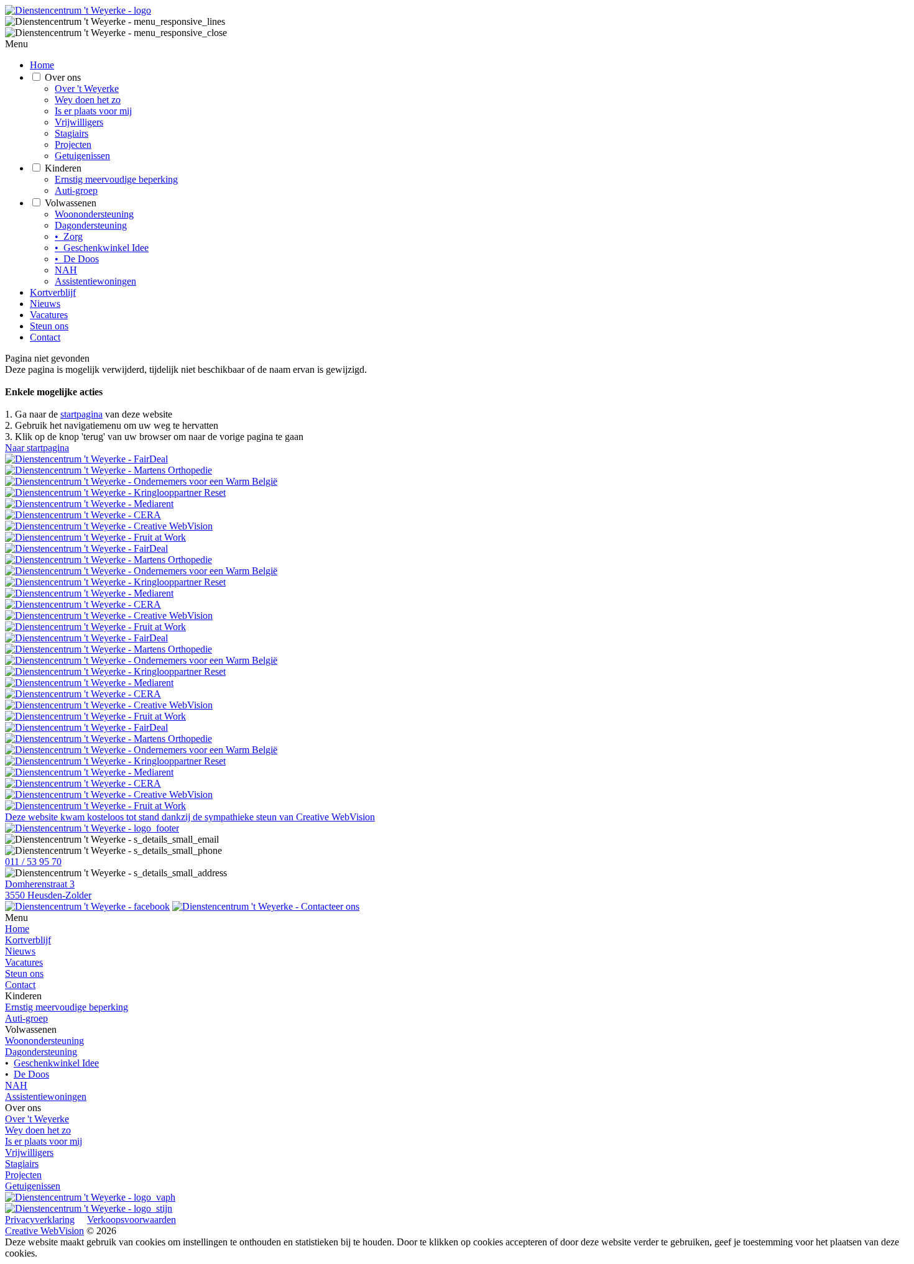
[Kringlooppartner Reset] (457, 492)
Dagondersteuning (91, 225)
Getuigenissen (82, 155)
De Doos (31, 1074)
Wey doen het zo (88, 99)
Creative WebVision (44, 1230)
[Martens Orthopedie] (457, 470)
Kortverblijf (53, 292)
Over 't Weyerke (87, 88)
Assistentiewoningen (95, 281)
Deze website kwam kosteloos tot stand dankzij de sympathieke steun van (190, 817)
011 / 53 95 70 (33, 861)
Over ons (63, 77)
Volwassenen (70, 203)
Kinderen (63, 168)
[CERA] (457, 515)
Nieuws (45, 303)
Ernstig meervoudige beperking (116, 179)
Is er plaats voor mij (93, 111)
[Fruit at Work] (457, 537)
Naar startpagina (37, 447)
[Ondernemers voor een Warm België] (457, 481)
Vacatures (49, 314)
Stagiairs (71, 133)
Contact (45, 337)
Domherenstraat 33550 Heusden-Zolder (48, 889)
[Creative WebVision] (457, 526)
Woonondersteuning (94, 214)
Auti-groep (76, 190)
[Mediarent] (457, 504)
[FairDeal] (457, 459)
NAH (66, 270)
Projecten (73, 144)
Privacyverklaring (40, 1219)
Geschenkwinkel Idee (56, 1063)
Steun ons (49, 326)
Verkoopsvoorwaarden (131, 1219)
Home (42, 65)
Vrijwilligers (79, 122)
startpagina (81, 414)
